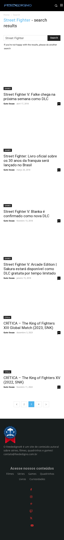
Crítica (7, 317)
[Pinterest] (31, 503)
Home (7, 14)
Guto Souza (9, 103)
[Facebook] (31, 489)
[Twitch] (31, 511)
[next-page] (46, 404)
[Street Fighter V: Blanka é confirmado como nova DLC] (32, 193)
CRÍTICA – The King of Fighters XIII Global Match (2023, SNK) (29, 325)
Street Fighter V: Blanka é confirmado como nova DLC (26, 213)
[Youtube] (32, 525)
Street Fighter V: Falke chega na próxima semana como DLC (29, 96)
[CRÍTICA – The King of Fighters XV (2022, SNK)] (32, 357)
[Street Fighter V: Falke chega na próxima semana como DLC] (32, 73)
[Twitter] (31, 518)
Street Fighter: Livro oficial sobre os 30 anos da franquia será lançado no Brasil (30, 160)
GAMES (8, 88)
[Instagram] (31, 496)
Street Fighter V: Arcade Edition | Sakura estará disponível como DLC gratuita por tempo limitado (30, 268)
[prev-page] (17, 404)
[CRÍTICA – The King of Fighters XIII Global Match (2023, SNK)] (32, 303)
